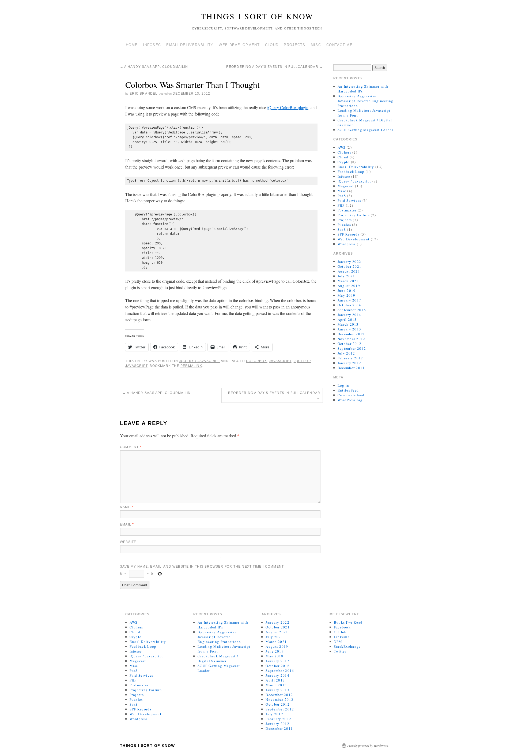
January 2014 (349, 314)
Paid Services (349, 200)
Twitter (340, 651)
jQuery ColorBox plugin (287, 107)
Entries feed (348, 390)
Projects (294, 45)
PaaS (342, 195)
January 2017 (349, 300)
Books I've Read (348, 622)
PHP (341, 205)
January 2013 (349, 329)
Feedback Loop (351, 171)
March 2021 (348, 280)
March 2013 (348, 324)
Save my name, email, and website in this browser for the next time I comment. (202, 566)
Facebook (342, 627)
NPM (338, 641)
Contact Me (339, 45)
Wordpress (347, 243)
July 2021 (346, 276)
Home (132, 45)
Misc (316, 45)
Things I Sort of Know (257, 16)
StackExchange (347, 646)
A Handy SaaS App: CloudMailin (154, 67)
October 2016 (350, 305)
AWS (342, 147)
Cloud (272, 45)
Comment (131, 447)
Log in (343, 385)
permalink (191, 366)
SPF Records (349, 234)
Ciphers (344, 152)
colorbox (256, 361)
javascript (280, 361)
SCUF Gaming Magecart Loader (365, 129)
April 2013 (347, 319)
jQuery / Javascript (199, 361)
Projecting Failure (354, 215)
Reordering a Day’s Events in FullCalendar (274, 67)
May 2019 (346, 295)
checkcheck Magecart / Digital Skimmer (218, 658)
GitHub (340, 632)
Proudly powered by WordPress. (368, 745)
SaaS (342, 229)
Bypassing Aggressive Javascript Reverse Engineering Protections (366, 101)
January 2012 (349, 362)
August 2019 (349, 285)
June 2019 (347, 290)
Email (127, 524)
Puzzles (344, 224)
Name (126, 507)
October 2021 (350, 266)
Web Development (239, 45)
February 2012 (350, 358)
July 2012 (346, 353)
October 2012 (350, 343)
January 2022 (349, 261)
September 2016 (352, 309)
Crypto (344, 161)
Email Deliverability (189, 45)
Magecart (346, 186)
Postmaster (347, 210)
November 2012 (351, 338)
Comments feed (351, 395)
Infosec (152, 45)
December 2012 (351, 334)
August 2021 (349, 271)
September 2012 (352, 348)
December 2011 (351, 367)
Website (128, 542)
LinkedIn (342, 636)
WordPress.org (350, 399)
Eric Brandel (143, 93)
